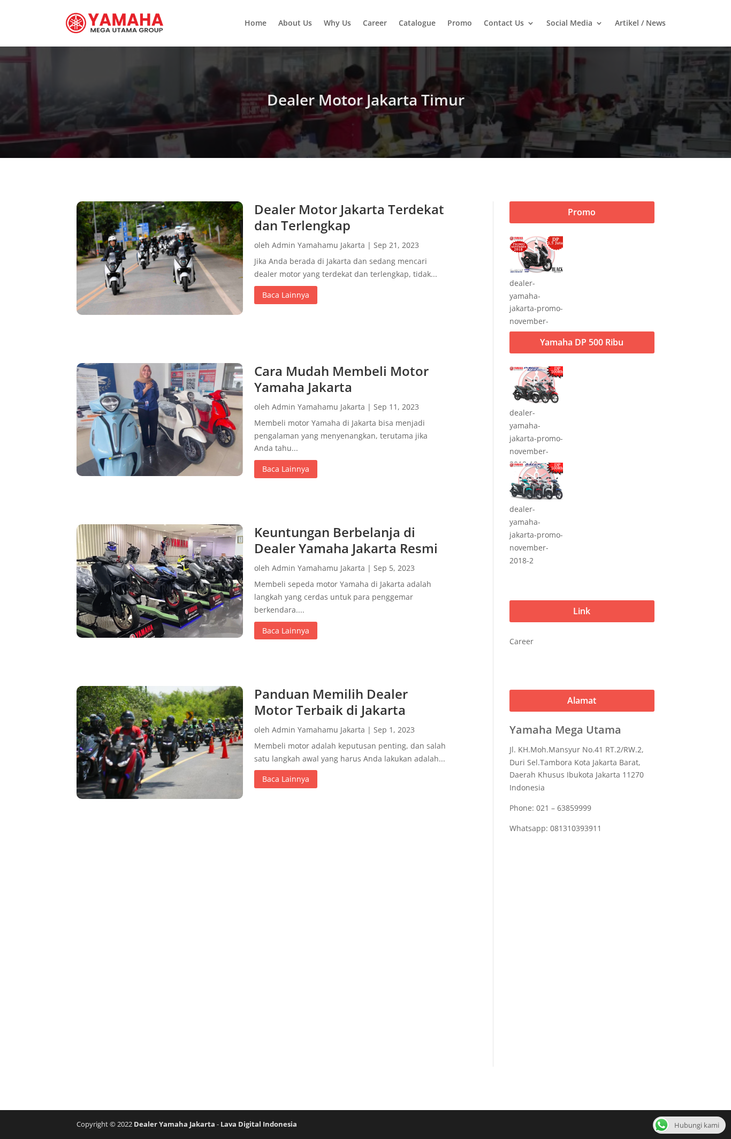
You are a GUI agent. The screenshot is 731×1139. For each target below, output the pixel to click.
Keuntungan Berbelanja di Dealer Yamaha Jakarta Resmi (346, 540)
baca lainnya (285, 295)
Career (375, 23)
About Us (295, 23)
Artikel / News (640, 23)
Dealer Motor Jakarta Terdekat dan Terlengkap (349, 217)
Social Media (569, 23)
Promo (459, 23)
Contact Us (504, 23)
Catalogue (417, 23)
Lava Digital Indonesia (258, 1124)
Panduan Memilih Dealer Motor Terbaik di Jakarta (331, 702)
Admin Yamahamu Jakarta (318, 245)
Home (255, 23)
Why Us (337, 23)
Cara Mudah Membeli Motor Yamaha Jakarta (341, 379)
